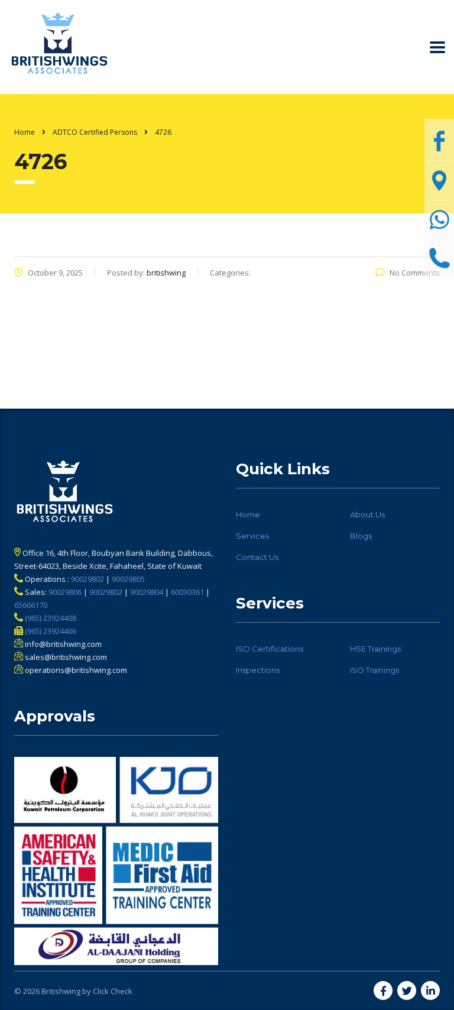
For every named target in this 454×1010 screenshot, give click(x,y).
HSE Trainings (375, 648)
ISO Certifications (269, 648)
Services (252, 535)
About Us (367, 514)
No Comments (415, 272)
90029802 (87, 579)
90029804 (146, 592)
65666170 (30, 605)
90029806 (65, 592)
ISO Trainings (374, 670)
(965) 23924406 (49, 631)
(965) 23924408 (49, 618)
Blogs (361, 535)
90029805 (128, 579)
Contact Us (257, 557)
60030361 (187, 592)
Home (24, 132)
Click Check (112, 991)
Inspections (258, 670)
